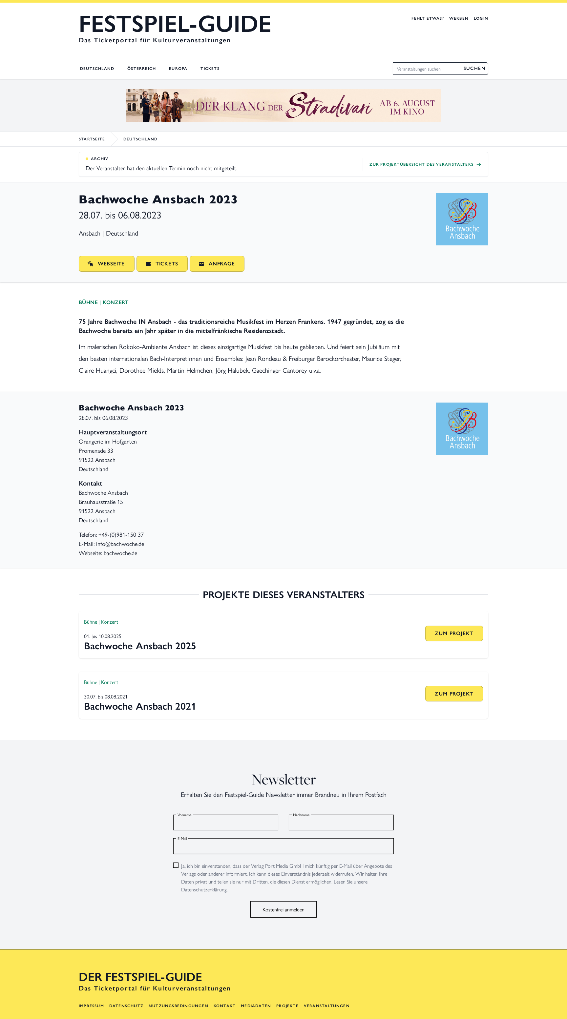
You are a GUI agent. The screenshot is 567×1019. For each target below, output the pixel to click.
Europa (178, 68)
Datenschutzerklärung (204, 889)
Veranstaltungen (327, 1006)
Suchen (474, 68)
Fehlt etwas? (427, 18)
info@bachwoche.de (120, 543)
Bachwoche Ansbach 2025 (140, 646)
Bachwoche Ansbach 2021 (140, 706)
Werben (459, 18)
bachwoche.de (120, 553)
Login (481, 18)
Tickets (209, 68)
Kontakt (225, 1006)
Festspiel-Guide (175, 23)
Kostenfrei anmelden (283, 909)
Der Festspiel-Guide (140, 977)
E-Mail (182, 838)
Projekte (287, 1006)
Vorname (185, 814)
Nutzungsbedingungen (178, 1006)
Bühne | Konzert (103, 302)
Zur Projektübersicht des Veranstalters (421, 164)
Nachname (301, 814)
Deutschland (97, 68)
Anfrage (222, 263)
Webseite (111, 263)
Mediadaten (256, 1006)
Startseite (92, 139)
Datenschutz (126, 1006)
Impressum (91, 1006)
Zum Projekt (454, 633)
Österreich (141, 68)
